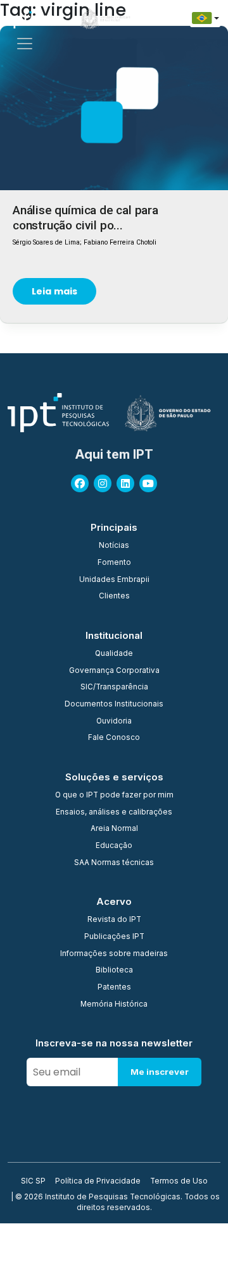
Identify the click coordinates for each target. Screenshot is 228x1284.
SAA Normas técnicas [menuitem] (114, 863)
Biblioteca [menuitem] (114, 970)
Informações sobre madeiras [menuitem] (114, 954)
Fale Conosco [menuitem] (114, 738)
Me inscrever (159, 1072)
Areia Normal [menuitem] (114, 829)
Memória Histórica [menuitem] (114, 1004)
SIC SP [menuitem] (33, 1181)
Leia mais (54, 291)
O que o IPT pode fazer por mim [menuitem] (114, 795)
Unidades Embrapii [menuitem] (114, 580)
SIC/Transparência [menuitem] (114, 687)
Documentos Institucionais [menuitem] (114, 704)
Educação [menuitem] (114, 846)
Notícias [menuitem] (114, 546)
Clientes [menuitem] (114, 596)
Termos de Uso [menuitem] (179, 1181)
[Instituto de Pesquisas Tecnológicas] (32, 18)
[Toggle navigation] (25, 44)
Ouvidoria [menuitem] (114, 721)
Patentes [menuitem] (114, 987)
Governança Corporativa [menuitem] (114, 671)
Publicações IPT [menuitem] (114, 937)
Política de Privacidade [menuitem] (98, 1181)
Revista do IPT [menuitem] (114, 920)
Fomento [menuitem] (114, 563)
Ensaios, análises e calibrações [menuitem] (114, 812)
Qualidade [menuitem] (114, 654)
